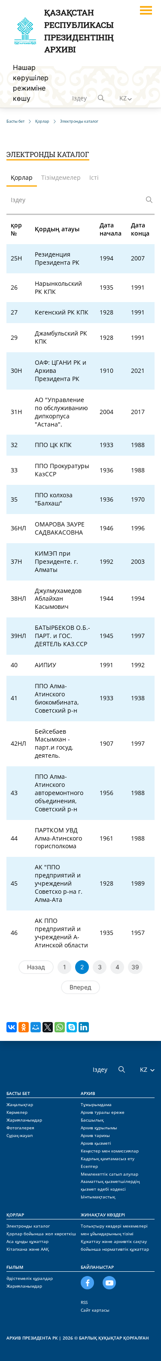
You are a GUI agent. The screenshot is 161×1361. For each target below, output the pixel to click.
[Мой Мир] (35, 1027)
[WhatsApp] (60, 1027)
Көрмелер (16, 1112)
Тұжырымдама (96, 1104)
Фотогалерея (20, 1128)
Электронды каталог (28, 1226)
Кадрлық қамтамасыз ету (107, 1158)
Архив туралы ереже (103, 1112)
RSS (84, 1302)
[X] (48, 1027)
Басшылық (92, 1120)
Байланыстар (97, 1267)
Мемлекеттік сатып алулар (109, 1174)
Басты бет (18, 1093)
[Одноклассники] (23, 1027)
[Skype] (72, 1027)
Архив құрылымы (99, 1128)
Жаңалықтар (19, 1104)
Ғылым (14, 1267)
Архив (88, 1093)
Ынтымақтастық (98, 1197)
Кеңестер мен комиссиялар (110, 1151)
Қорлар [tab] (22, 177)
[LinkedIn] (84, 1027)
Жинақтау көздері (103, 1215)
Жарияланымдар (24, 1120)
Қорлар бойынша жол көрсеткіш (41, 1234)
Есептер (89, 1166)
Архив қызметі (96, 1143)
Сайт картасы (95, 1310)
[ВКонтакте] (11, 1027)
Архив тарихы (95, 1135)
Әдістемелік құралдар (29, 1278)
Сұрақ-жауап (19, 1135)
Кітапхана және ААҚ (27, 1249)
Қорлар (15, 1215)
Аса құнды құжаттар (27, 1241)
